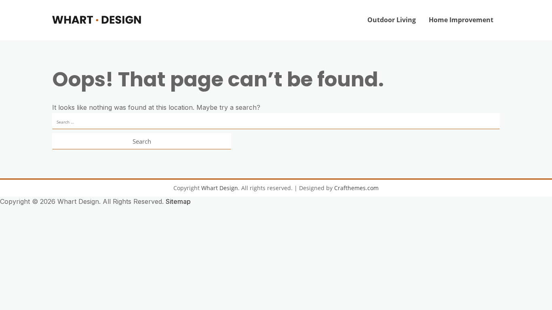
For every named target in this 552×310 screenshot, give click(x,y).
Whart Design (219, 188)
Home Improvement (461, 19)
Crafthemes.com (356, 188)
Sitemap (178, 201)
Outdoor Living (391, 19)
